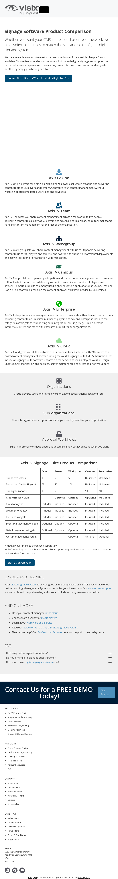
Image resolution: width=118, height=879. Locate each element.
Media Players (14, 721)
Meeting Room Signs (17, 729)
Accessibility (13, 804)
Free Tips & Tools (16, 760)
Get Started (105, 692)
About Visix (13, 783)
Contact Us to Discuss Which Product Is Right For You (38, 78)
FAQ (9, 769)
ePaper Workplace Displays (20, 717)
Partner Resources (16, 764)
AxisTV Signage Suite (17, 713)
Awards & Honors (16, 795)
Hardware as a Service (39, 622)
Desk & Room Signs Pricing (20, 752)
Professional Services (49, 632)
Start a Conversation (19, 562)
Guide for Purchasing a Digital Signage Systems (50, 627)
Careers (11, 799)
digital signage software (39, 662)
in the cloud (51, 613)
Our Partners (14, 787)
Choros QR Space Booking (20, 734)
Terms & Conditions (17, 835)
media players (49, 618)
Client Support (14, 822)
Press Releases (15, 791)
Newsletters (13, 830)
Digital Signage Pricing (18, 748)
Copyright (32, 877)
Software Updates (16, 826)
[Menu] (44, 9)
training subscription (100, 588)
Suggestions (13, 839)
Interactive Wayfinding (18, 725)
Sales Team (13, 818)
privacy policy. (83, 877)
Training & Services (17, 756)
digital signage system (23, 584)
